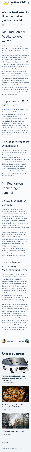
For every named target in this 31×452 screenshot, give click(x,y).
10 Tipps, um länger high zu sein (13, 431)
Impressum (5, 442)
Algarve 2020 (18, 2)
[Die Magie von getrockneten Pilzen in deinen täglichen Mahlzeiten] (15, 394)
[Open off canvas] (28, 3)
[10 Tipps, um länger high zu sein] (15, 421)
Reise (23, 25)
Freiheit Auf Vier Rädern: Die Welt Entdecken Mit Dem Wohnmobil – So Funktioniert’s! (14, 378)
